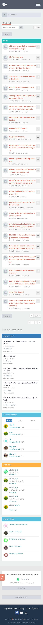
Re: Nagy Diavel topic (16, 490)
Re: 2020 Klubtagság (16, 481)
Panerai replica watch (18, 128)
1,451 (22, 435)
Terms (28, 608)
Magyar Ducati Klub (11, 608)
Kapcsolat (35, 608)
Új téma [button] (7, 34)
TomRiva (17, 186)
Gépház (8, 390)
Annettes (17, 286)
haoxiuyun (18, 81)
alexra (17, 131)
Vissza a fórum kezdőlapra (12, 329)
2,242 (22, 427)
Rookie (17, 90)
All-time (9, 420)
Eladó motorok (11, 405)
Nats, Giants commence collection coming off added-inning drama (22, 259)
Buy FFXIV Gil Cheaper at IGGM (21, 87)
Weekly (33, 420)
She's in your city (9, 356)
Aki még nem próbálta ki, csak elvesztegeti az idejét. (22, 574)
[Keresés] (21, 27)
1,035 (22, 449)
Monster (9, 349)
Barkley (17, 153)
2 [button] (32, 322)
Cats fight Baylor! (16, 292)
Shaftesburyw (19, 207)
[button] (39, 322)
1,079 (22, 442)
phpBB (36, 619)
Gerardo (17, 240)
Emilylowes (18, 229)
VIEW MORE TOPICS (21, 597)
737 (22, 456)
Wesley (17, 164)
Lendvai (17, 51)
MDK (4, 4)
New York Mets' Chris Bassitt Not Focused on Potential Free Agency (22, 147)
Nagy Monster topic (17, 137)
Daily (20, 420)
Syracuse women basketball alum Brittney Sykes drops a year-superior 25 (22, 303)
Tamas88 (20, 139)
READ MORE (21, 588)
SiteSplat (23, 619)
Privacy (21, 608)
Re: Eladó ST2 (14, 472)
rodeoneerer (19, 101)
